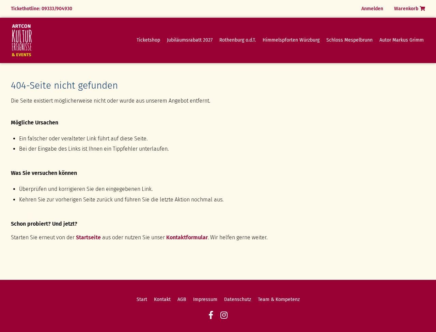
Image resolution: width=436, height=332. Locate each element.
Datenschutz (237, 299)
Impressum (205, 299)
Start (142, 299)
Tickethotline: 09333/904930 (41, 9)
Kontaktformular (187, 237)
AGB (181, 299)
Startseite (88, 237)
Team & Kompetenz (279, 299)
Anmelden (372, 9)
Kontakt (162, 299)
